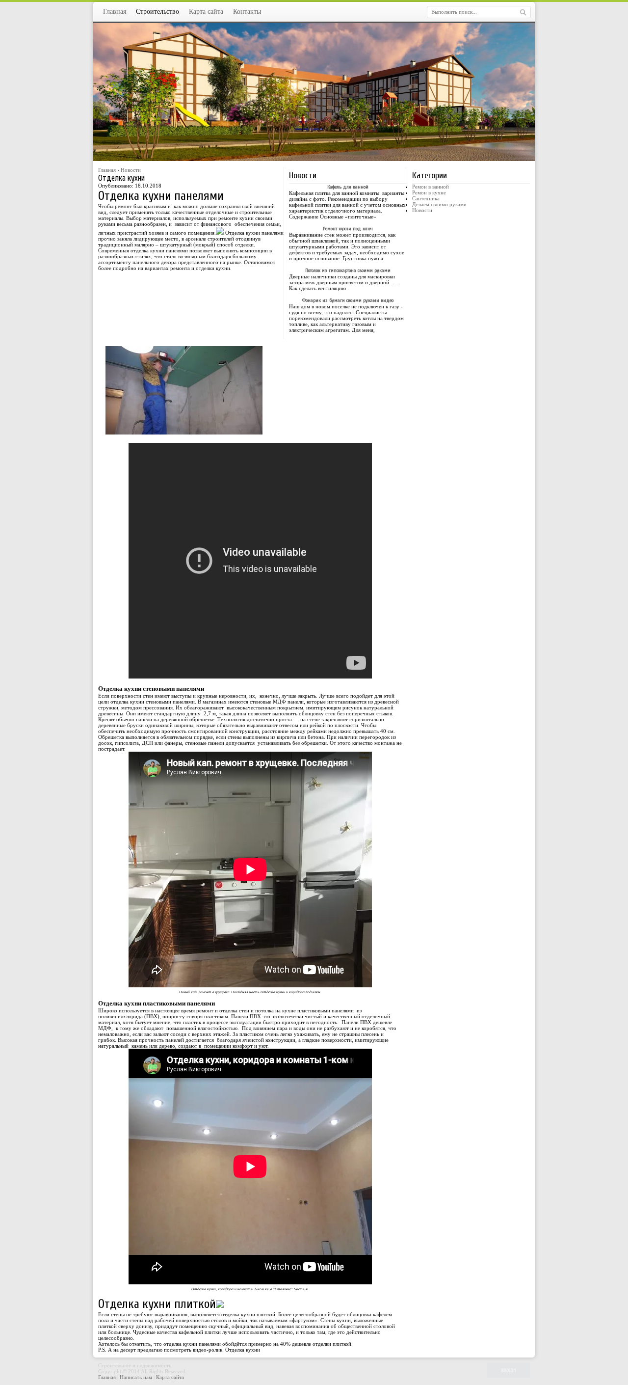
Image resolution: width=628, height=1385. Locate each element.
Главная (114, 11)
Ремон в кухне (429, 192)
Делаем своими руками (439, 204)
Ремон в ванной (430, 187)
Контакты (247, 11)
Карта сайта (206, 11)
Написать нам (137, 1377)
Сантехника (426, 198)
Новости (422, 210)
